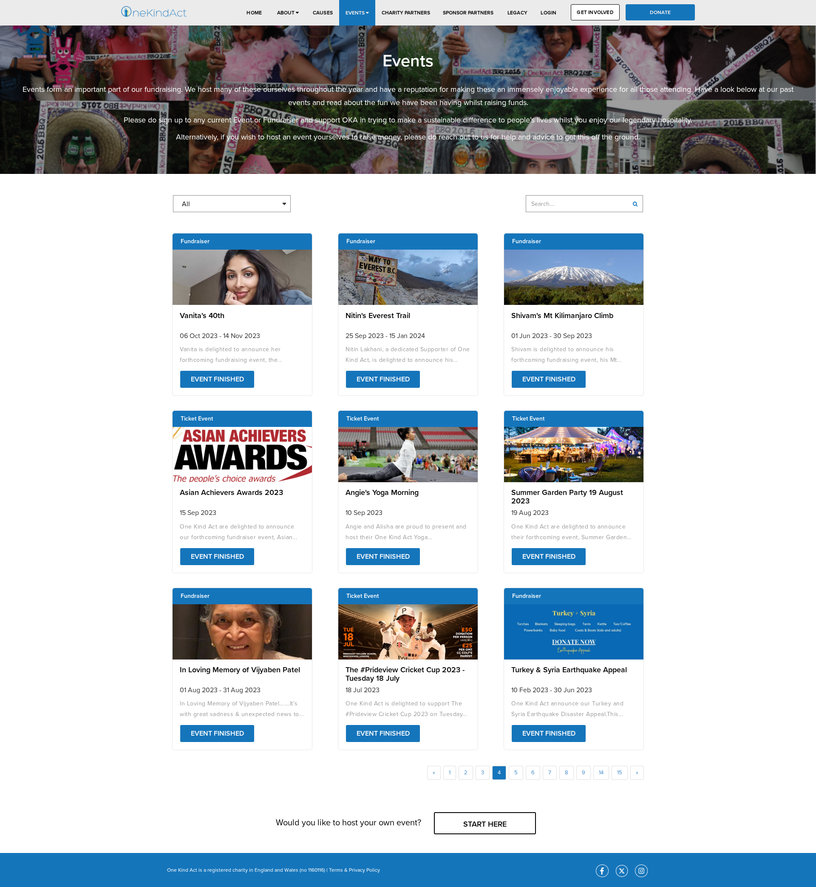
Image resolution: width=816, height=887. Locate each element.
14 (601, 772)
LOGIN (548, 13)
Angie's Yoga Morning (382, 492)
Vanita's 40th (202, 315)
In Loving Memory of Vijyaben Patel (240, 669)
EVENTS (356, 13)
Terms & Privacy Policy (354, 870)
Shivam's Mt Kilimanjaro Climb (562, 315)
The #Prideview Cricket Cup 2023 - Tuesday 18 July (405, 674)
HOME (254, 13)
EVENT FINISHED (217, 379)
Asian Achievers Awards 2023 (231, 492)
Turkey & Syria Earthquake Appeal (569, 669)
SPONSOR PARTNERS (468, 13)
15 (619, 772)
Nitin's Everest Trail (378, 315)
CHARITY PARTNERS (406, 13)
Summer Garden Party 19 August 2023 (567, 497)
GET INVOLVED (595, 12)
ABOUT (286, 13)
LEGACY (517, 13)
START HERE (485, 824)
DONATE (660, 12)
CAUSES (323, 13)
